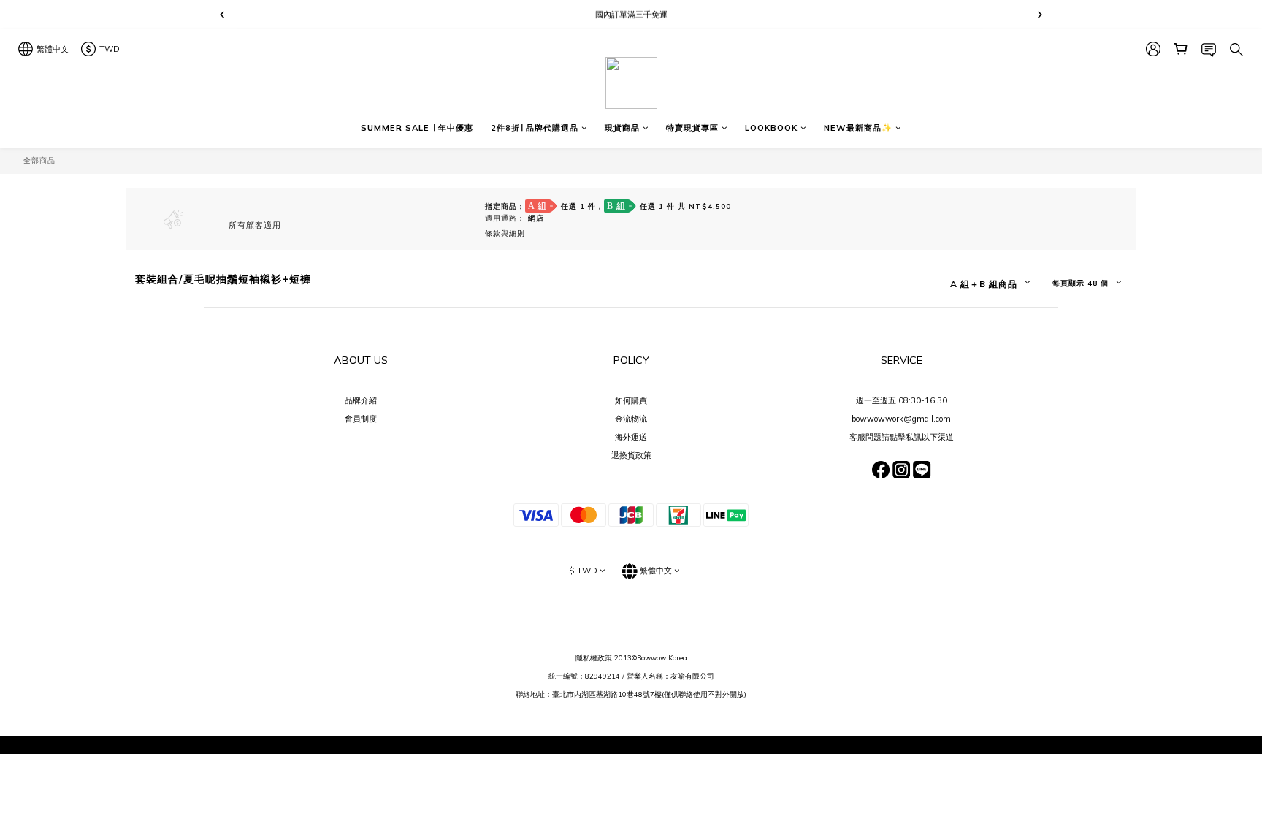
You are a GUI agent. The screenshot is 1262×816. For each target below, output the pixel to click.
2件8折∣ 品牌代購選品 (534, 128)
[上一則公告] (222, 14)
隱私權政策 (593, 657)
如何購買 (631, 400)
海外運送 (631, 437)
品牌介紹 (361, 400)
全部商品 (39, 160)
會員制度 (361, 418)
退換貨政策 (631, 455)
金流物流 (631, 418)
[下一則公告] (1040, 14)
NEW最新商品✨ (858, 128)
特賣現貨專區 (692, 128)
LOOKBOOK (771, 128)
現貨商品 (622, 128)
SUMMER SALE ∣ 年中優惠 (417, 128)
